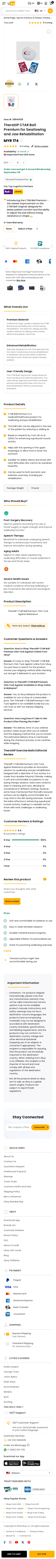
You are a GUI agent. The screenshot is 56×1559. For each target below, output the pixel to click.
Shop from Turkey (14, 1517)
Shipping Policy (12, 1191)
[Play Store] (31, 1464)
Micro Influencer (12, 1196)
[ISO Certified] (33, 1489)
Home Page (9, 17)
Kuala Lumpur (11, 1366)
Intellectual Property (15, 1171)
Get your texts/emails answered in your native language (30, 1428)
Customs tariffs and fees (17, 1186)
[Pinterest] (30, 1542)
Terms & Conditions (16, 1531)
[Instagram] (12, 1542)
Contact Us (10, 1161)
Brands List (10, 1225)
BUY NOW (41, 1554)
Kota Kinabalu (11, 1386)
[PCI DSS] (11, 1489)
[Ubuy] (11, 3)
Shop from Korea (14, 1512)
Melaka (8, 1391)
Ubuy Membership (13, 1201)
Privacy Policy (37, 1531)
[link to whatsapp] (19, 84)
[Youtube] (18, 1542)
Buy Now (21, 280)
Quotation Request (14, 1166)
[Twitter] (24, 1542)
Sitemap (8, 1176)
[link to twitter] (36, 84)
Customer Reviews (14, 1230)
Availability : (10, 151)
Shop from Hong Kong (38, 1508)
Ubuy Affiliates (12, 1260)
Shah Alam (9, 1381)
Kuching (8, 1401)
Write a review (12, 901)
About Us (9, 1156)
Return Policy (11, 1235)
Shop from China (35, 1512)
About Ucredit (11, 1245)
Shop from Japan (14, 1508)
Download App (12, 1220)
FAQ (6, 1240)
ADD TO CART (14, 1554)
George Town (11, 1371)
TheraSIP (8, 22)
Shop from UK (32, 1504)
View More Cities (13, 1406)
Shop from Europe (37, 1517)
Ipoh (6, 1396)
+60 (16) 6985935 (16, 1440)
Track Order (10, 1181)
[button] (32, 3)
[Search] (50, 10)
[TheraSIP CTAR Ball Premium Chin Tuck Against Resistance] (28, 57)
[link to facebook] (28, 84)
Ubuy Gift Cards (12, 1250)
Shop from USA (13, 1504)
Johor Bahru (10, 1376)
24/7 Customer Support (25, 1422)
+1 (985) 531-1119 (16, 1449)
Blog (6, 1255)
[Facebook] (6, 1542)
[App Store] (13, 1464)
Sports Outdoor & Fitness (29, 17)
